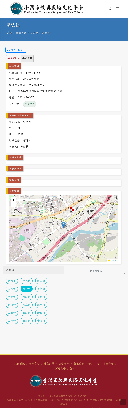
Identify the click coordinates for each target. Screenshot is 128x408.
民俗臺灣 (64, 363)
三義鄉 (12, 312)
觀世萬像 (79, 363)
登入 (72, 368)
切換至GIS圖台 (16, 50)
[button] (117, 9)
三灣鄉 (12, 320)
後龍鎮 (41, 288)
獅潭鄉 (27, 320)
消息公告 (60, 368)
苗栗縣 (34, 32)
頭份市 (46, 32)
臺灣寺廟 (21, 32)
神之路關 (49, 363)
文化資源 (19, 363)
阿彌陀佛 (29, 104)
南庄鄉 (27, 304)
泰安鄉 (41, 320)
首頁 (9, 32)
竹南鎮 (12, 288)
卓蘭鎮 (12, 296)
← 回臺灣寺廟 (94, 271)
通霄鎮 (41, 280)
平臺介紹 (108, 363)
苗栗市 (12, 280)
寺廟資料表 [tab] (14, 58)
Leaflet (113, 261)
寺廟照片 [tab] (27, 58)
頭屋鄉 (41, 304)
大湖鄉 (27, 296)
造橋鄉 (41, 312)
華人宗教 (93, 363)
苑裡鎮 (27, 280)
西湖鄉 (27, 312)
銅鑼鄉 (12, 304)
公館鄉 (41, 296)
